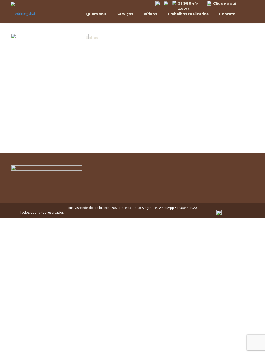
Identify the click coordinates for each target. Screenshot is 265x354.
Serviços (124, 14)
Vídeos (150, 14)
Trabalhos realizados (188, 14)
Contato (227, 14)
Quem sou (96, 14)
